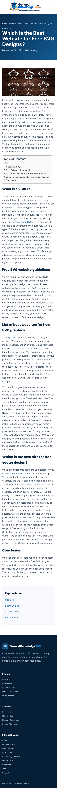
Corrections (7, 752)
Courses (9, 599)
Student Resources (10, 720)
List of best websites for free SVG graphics (26, 173)
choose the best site (15, 473)
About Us (6, 740)
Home (4, 23)
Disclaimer (6, 765)
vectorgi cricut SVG (21, 222)
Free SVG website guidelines (19, 170)
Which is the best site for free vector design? (27, 177)
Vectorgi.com (9, 337)
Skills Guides (7, 716)
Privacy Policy (8, 761)
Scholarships (11, 617)
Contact (5, 773)
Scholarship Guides (10, 691)
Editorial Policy (8, 744)
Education (6, 712)
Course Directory (9, 724)
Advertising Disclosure (12, 756)
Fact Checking (8, 748)
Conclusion (11, 180)
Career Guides (12, 611)
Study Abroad (8, 696)
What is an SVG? (13, 167)
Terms (4, 769)
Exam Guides (12, 605)
